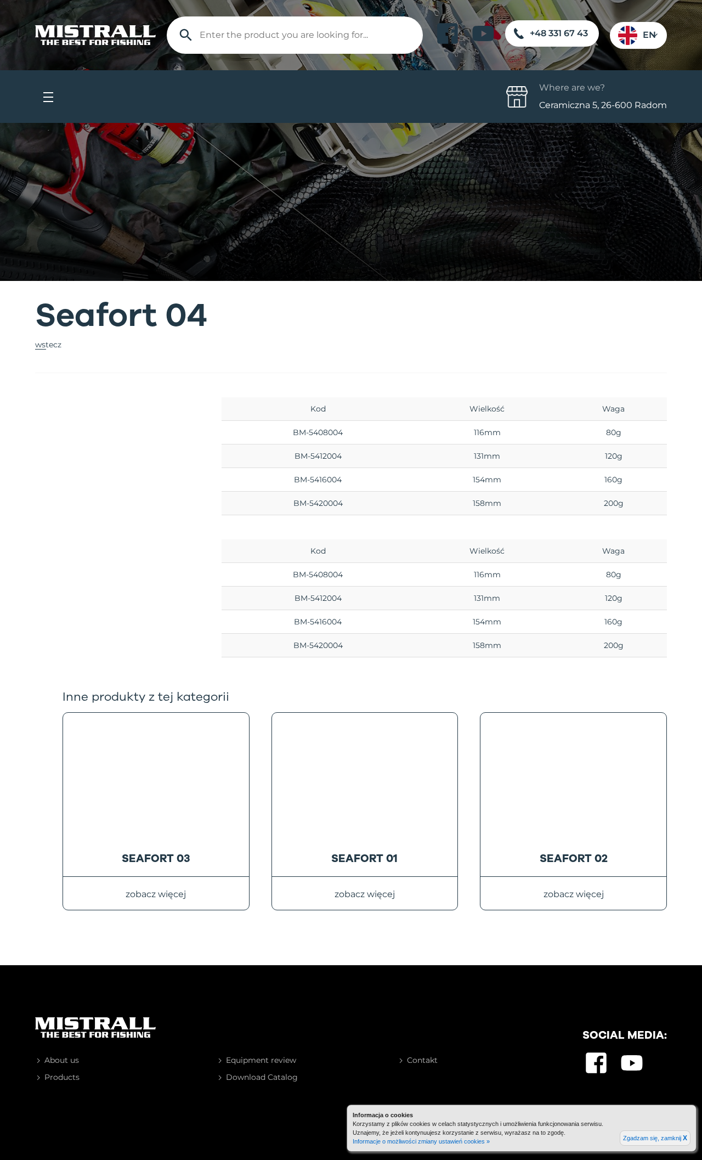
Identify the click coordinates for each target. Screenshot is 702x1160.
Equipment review (261, 1060)
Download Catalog (262, 1077)
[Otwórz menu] (48, 96)
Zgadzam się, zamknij (655, 1138)
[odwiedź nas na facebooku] (447, 33)
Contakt (422, 1060)
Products (62, 1077)
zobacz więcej (156, 894)
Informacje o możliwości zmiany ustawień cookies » (421, 1141)
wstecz (48, 345)
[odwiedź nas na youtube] (483, 33)
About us (61, 1060)
